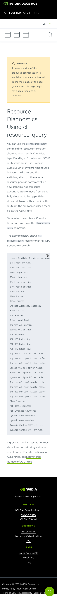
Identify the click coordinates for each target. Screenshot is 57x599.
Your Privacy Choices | (27, 588)
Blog (28, 562)
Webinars (28, 557)
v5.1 (45, 23)
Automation (28, 531)
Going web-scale (28, 552)
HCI (28, 540)
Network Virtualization (28, 536)
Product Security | (11, 597)
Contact (24, 597)
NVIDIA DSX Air (28, 519)
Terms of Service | (11, 592)
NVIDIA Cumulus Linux (28, 510)
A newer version (21, 68)
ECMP (46, 158)
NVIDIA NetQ (28, 514)
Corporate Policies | (43, 592)
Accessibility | (27, 592)
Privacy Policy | (9, 588)
